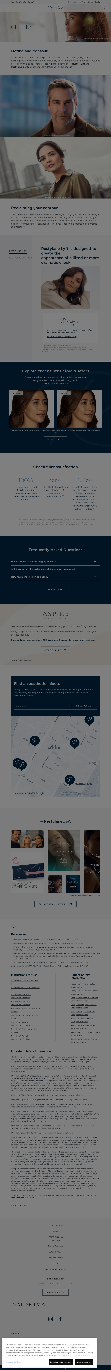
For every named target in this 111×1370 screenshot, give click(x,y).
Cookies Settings (13, 1362)
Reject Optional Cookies (60, 1362)
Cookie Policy (65, 1355)
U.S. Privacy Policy (80, 1355)
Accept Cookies (84, 1362)
